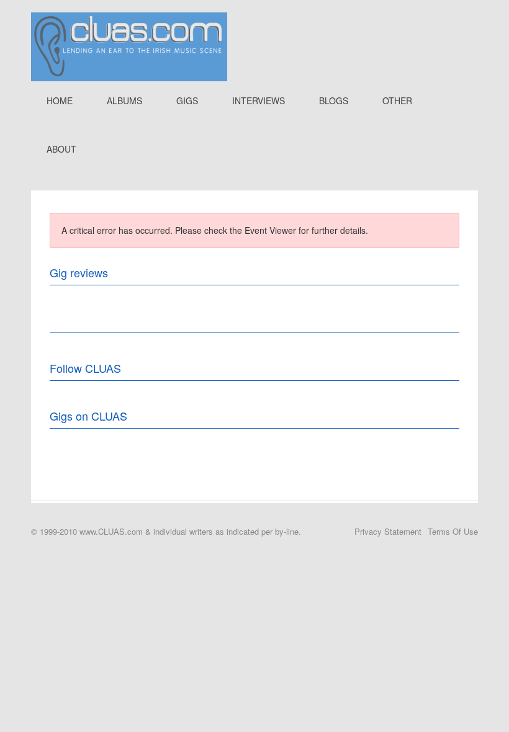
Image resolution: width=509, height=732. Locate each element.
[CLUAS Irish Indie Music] (129, 45)
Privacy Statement (387, 531)
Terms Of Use (453, 531)
